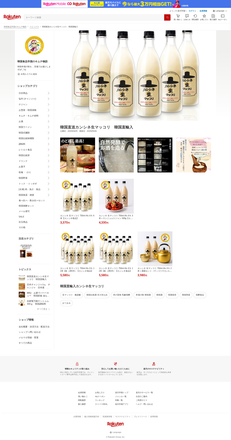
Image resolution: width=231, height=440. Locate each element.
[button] (220, 11)
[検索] (167, 17)
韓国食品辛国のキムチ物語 (15, 27)
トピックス (34, 27)
